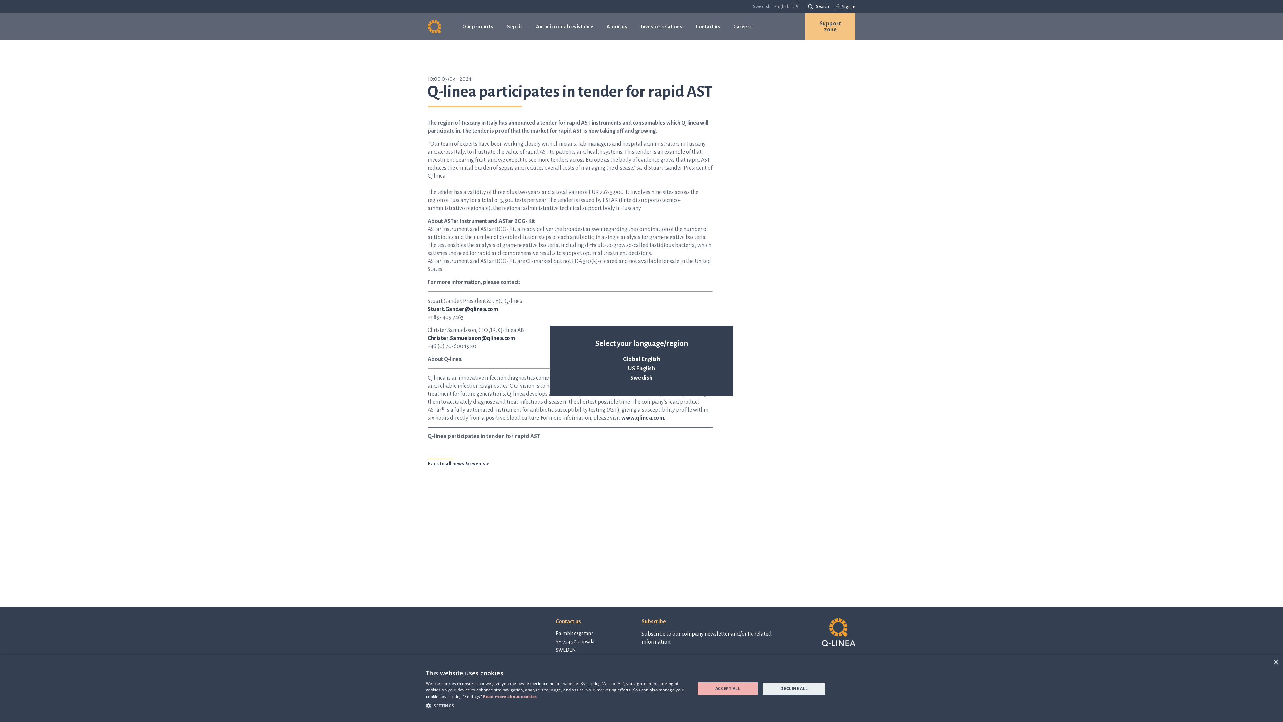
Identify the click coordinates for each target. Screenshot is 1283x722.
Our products (477, 26)
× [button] (1275, 662)
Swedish (641, 378)
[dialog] (641, 688)
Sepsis (515, 26)
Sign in (848, 6)
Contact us (708, 26)
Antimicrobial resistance (564, 26)
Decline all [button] (794, 688)
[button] (556, 705)
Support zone (830, 27)
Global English (641, 359)
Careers (742, 26)
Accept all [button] (727, 688)
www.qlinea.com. (643, 418)
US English (641, 369)
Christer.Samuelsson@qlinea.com (471, 338)
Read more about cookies (510, 696)
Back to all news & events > (458, 463)
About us (617, 26)
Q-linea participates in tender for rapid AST (484, 436)
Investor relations (661, 26)
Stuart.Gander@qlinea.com (463, 309)
